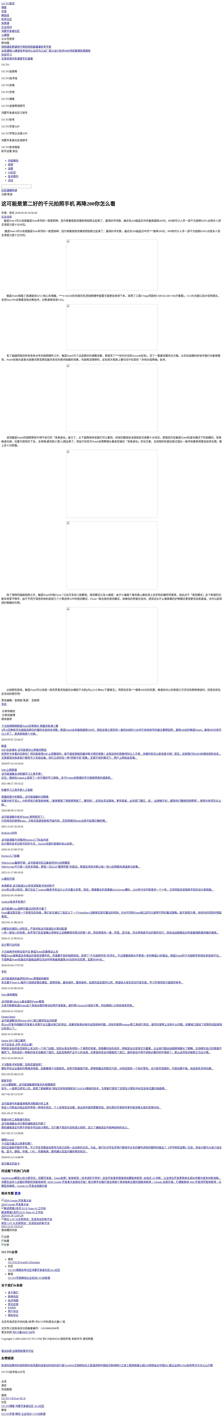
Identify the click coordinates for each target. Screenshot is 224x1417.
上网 (9, 770)
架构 (9, 994)
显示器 (5, 1163)
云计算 (5, 944)
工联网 (130, 1365)
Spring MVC (8, 1040)
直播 (30, 58)
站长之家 (87, 1365)
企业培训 (6, 27)
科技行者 (59, 1365)
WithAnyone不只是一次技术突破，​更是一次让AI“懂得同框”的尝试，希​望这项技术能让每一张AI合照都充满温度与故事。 (71, 866)
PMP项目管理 (72, 50)
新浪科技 (6, 1365)
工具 (14, 1119)
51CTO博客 (14, 1270)
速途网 (96, 1365)
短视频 (29, 46)
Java (9, 833)
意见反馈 (13, 1304)
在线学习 (6, 54)
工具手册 (17, 790)
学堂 (4, 11)
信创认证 (30, 50)
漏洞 (22, 1040)
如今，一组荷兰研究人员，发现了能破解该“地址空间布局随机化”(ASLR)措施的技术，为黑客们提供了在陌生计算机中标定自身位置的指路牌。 (84, 1088)
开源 (12, 878)
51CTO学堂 (14, 1278)
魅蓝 (4, 746)
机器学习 (6, 790)
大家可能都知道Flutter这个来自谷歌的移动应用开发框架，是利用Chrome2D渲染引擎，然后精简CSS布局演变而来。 (68, 1005)
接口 (17, 1040)
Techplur (35, 1262)
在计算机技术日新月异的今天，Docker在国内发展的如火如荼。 (38, 843)
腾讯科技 (17, 1365)
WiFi (3, 770)
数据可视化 (23, 1119)
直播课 (37, 46)
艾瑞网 (78, 1365)
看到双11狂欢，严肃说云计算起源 (34, 928)
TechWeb (69, 1365)
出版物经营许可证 (22, 1351)
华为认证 (41, 50)
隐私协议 (13, 1315)
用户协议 (13, 1311)
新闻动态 (13, 1296)
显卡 (17, 1163)
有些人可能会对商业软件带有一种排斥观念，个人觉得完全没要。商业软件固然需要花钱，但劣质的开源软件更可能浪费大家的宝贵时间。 (81, 1107)
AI (2, 878)
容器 (17, 855)
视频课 (5, 46)
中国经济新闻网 (109, 1365)
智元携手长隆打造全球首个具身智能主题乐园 (114, 1182)
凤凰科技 (38, 1365)
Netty (4, 994)
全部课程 (6, 50)
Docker (5, 855)
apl (12, 1139)
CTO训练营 (43, 1278)
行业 (11, 944)
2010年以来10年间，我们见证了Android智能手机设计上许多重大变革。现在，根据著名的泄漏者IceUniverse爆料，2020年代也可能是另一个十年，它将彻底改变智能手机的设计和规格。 (107, 889)
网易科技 (27, 1365)
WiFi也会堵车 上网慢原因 (23, 750)
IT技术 (60, 50)
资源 (9, 58)
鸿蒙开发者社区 (10, 31)
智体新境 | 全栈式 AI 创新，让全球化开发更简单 (159, 1178)
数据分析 (6, 1119)
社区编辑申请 (9, 190)
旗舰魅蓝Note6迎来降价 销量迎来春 (29, 726)
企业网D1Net (179, 1365)
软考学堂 (46, 46)
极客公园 (139, 1365)
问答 (14, 58)
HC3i (28, 1262)
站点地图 (13, 1300)
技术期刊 (13, 176)
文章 (4, 58)
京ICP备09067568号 (23, 1332)
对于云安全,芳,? (17, 1044)
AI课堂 (5, 35)
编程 (4, 1139)
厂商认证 (51, 50)
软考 (22, 50)
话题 (10, 168)
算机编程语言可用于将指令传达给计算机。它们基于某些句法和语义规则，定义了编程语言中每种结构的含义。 (65, 1127)
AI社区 (12, 172)
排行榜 (21, 46)
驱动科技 (48, 1365)
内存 (14, 833)
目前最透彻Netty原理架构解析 (25, 978)
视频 (10, 164)
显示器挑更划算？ (17, 1143)
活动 (10, 180)
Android (5, 901)
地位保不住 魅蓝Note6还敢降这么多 (29, 951)
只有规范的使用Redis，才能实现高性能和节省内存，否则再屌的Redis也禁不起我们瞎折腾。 (54, 820)
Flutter (4, 1016)
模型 (6, 878)
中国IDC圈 (165, 1365)
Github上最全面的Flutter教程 (22, 1001)
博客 (4, 7)
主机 (11, 1163)
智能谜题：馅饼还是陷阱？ (22, 1064)
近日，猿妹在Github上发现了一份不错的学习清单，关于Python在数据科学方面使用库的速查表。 (57, 777)
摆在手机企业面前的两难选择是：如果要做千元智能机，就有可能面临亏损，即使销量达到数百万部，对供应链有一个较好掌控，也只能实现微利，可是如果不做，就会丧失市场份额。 (107, 1068)
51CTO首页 (8, 3)
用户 (23, 901)
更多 (18, 1193)
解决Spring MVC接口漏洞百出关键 (29, 1020)
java (9, 1139)
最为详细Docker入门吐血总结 (24, 839)
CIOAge (20, 1262)
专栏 (25, 58)
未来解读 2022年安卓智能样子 (27, 885)
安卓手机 (15, 901)
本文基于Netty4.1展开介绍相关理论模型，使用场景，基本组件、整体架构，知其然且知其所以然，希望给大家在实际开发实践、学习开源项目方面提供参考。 (92, 982)
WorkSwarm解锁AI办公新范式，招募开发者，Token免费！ (34, 1178)
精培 (23, 1278)
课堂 (19, 58)
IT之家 (122, 1365)
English (12, 1307)
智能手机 (6, 1080)
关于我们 (13, 1292)
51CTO (12, 1262)
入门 (11, 855)
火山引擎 (207, 1365)
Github (11, 1016)
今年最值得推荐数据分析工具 (25, 1103)
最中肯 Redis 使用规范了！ (23, 816)
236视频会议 (152, 1365)
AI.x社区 (55, 1270)
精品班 (5, 15)
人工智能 (27, 790)
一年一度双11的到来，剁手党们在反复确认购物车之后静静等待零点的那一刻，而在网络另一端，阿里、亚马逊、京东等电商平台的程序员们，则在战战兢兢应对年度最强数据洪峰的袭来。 (110, 932)
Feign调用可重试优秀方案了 (24, 908)
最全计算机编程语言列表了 (23, 1123)
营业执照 (6, 1351)
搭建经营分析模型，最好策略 (25, 796)
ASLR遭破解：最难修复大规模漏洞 (28, 1084)
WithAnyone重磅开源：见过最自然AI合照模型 (35, 862)
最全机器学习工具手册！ (22, 773)
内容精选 (13, 160)
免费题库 (85, 50)
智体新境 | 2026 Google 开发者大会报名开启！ (61, 1182)
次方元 (198, 1365)
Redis (4, 833)
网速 (14, 770)
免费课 (5, 23)
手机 (4, 704)
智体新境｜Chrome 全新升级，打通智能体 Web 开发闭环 (173, 1182)
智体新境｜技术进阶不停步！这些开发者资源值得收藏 (99, 1178)
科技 (17, 944)
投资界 (190, 1365)
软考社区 (6, 19)
